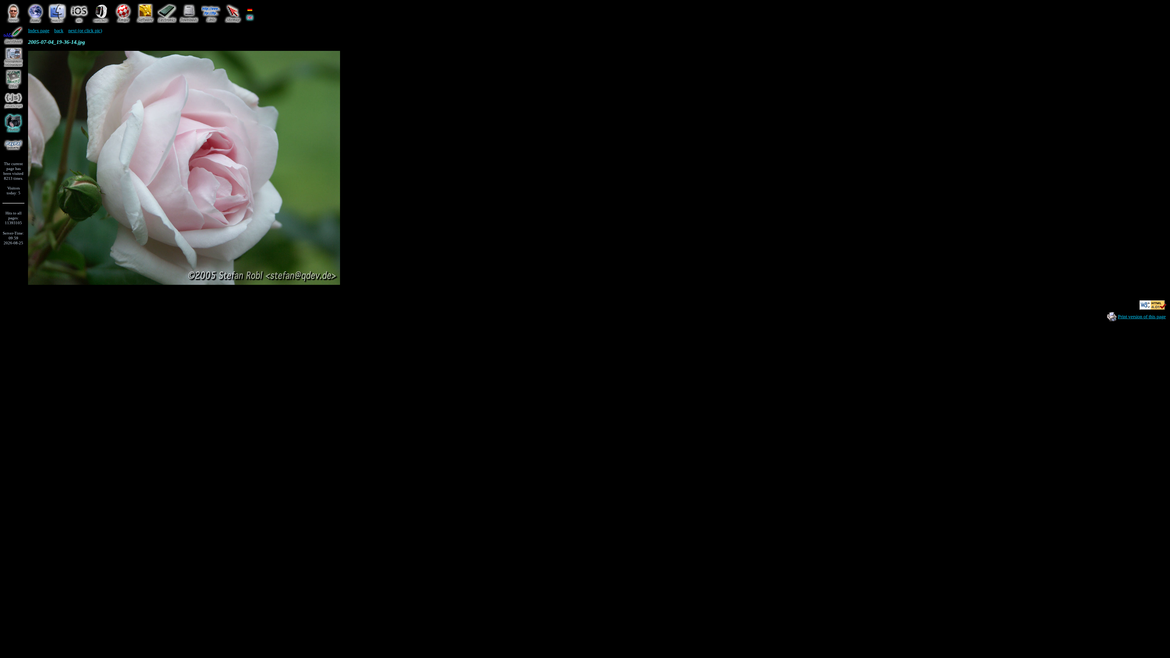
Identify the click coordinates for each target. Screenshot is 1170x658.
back (58, 30)
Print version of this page (1142, 316)
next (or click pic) (85, 30)
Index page (38, 30)
